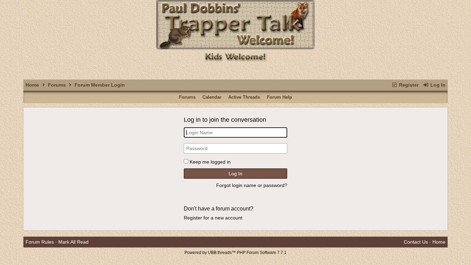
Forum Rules (40, 242)
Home (32, 85)
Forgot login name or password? (251, 185)
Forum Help (279, 97)
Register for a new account (213, 217)
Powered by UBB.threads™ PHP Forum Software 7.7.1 (235, 252)
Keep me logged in (210, 162)
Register (408, 85)
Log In (437, 85)
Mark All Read (73, 242)
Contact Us (416, 242)
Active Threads (244, 97)
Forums (57, 85)
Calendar (211, 97)
